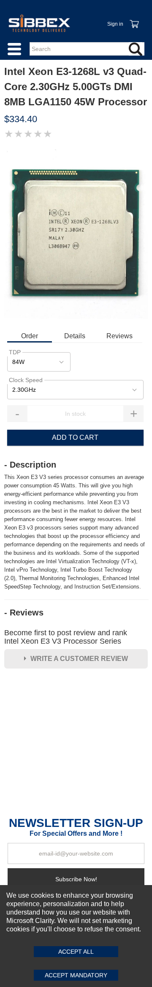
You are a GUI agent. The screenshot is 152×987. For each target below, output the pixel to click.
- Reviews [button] (23, 612)
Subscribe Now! (76, 879)
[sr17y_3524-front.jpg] (76, 234)
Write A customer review (79, 658)
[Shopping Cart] (133, 19)
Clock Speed (26, 380)
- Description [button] (30, 464)
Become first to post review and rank (65, 637)
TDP (15, 352)
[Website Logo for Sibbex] (39, 23)
